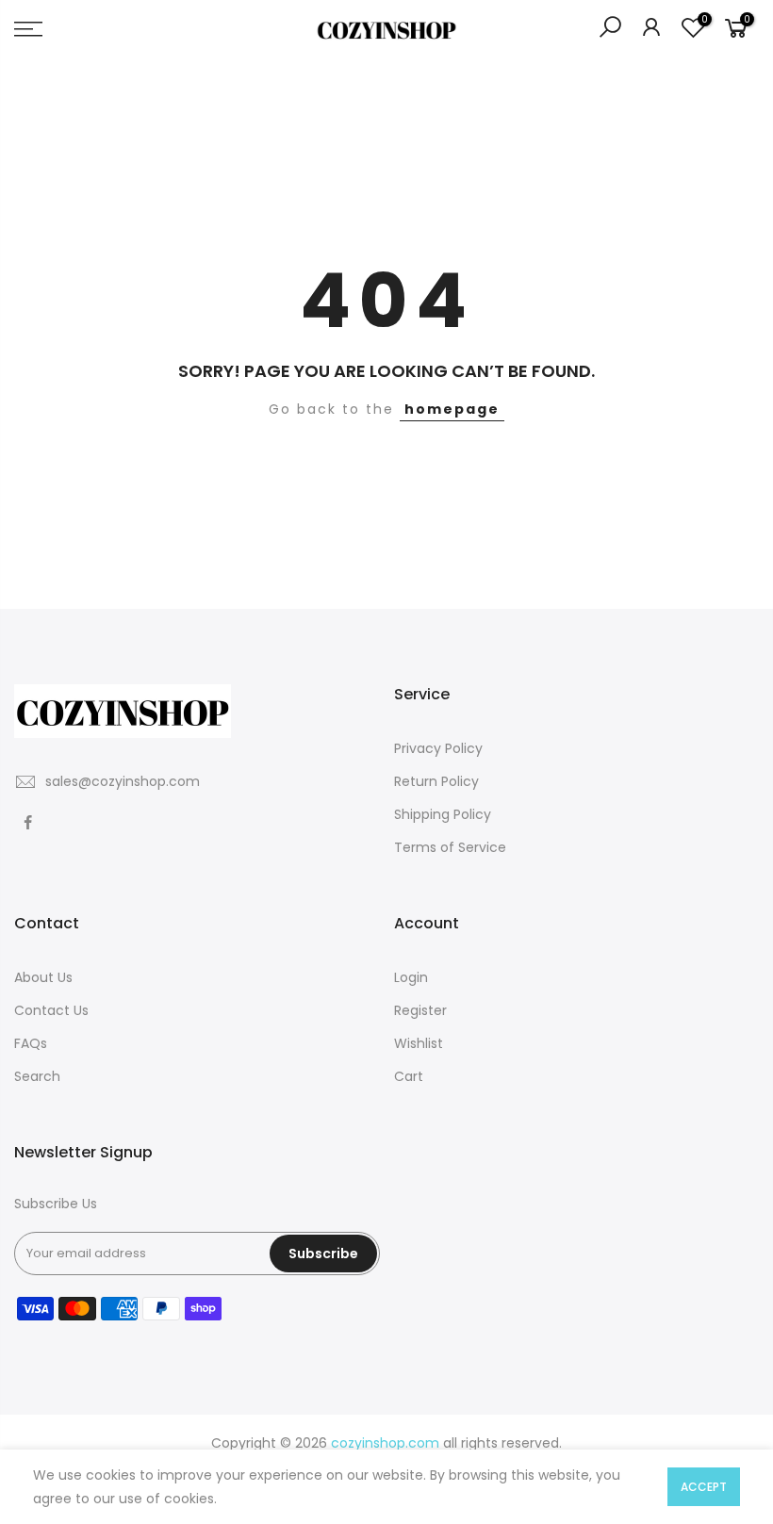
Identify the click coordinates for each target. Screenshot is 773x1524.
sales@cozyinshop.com (122, 781)
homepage (452, 409)
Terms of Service (450, 847)
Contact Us (51, 1010)
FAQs (30, 1043)
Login (411, 977)
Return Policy (436, 781)
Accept (704, 1487)
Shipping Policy (442, 814)
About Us (43, 977)
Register (420, 1010)
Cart (408, 1076)
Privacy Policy (438, 748)
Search (37, 1076)
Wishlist (418, 1043)
